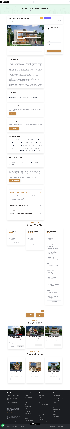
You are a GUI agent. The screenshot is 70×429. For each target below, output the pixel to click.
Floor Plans (25, 36)
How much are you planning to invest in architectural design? (33, 45)
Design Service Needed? (26, 34)
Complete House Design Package (38, 39)
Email (23, 21)
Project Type (24, 26)
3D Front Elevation (32, 36)
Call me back (42, 53)
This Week (24, 43)
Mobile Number (24, 16)
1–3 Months (37, 43)
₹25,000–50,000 (42, 47)
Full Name (23, 11)
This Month (31, 43)
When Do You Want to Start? (27, 41)
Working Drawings (33, 37)
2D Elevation (25, 37)
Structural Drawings (42, 36)
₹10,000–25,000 (33, 47)
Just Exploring (44, 43)
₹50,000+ (24, 48)
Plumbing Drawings (26, 39)
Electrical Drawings (42, 37)
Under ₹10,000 (25, 47)
